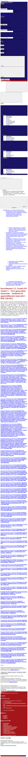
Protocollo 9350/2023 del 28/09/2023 (14, 583)
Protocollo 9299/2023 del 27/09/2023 (14, 569)
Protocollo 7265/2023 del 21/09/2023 (14, 542)
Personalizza (3, 672)
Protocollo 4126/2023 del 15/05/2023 (14, 496)
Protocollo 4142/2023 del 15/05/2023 (14, 514)
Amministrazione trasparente (9, 733)
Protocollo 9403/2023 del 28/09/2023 (13, 612)
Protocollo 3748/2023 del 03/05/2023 (14, 369)
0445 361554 (8, 702)
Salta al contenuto (4, 1)
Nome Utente (16, 10)
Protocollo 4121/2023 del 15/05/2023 (14, 472)
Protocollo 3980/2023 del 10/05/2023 (14, 416)
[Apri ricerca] (16, 86)
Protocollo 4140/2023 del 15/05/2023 (14, 502)
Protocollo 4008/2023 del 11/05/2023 (14, 453)
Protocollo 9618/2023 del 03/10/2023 (14, 616)
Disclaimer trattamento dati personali (8, 745)
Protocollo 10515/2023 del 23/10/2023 (13, 629)
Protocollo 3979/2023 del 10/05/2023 (14, 403)
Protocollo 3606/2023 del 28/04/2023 (14, 332)
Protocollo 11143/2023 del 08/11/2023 (14, 661)
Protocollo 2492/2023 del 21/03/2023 (14, 320)
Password (15, 11)
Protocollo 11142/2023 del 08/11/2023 (14, 655)
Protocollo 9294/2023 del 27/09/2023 (14, 565)
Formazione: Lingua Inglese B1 (15, 281)
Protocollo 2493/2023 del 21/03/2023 (14, 326)
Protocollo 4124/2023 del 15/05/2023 (14, 490)
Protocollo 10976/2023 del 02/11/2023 (14, 638)
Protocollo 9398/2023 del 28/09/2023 (13, 598)
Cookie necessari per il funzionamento (9, 685)
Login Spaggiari (11, 36)
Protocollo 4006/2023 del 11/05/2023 (14, 443)
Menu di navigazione (19, 207)
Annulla (2, 79)
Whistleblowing (6, 730)
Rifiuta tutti (12, 672)
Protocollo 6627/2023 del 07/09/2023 (14, 525)
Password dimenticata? (5, 14)
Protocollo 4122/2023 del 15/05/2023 (14, 478)
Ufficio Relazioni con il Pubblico (10, 727)
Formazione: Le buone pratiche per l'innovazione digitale (16, 262)
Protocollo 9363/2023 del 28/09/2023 (14, 588)
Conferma (7, 79)
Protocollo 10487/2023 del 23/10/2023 (13, 625)
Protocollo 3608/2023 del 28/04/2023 (14, 339)
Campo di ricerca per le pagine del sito (9, 176)
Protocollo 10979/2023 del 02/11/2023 (14, 644)
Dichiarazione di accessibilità (9, 728)
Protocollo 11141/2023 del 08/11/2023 (14, 649)
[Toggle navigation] (11, 97)
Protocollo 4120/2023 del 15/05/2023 (14, 466)
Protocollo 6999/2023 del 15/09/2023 (14, 530)
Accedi (2, 3)
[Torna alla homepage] (14, 80)
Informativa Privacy (7, 725)
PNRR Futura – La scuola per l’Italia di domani (13, 191)
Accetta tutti (21, 672)
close (2, 103)
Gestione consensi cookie (8, 731)
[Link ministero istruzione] (7, 2)
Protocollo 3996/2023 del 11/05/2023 (14, 430)
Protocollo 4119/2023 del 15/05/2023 (14, 460)
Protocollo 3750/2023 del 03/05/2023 (14, 379)
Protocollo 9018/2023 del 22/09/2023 (14, 551)
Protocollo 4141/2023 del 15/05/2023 (14, 508)
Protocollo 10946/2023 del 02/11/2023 (14, 633)
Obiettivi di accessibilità (8, 729)
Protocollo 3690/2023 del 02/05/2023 (14, 353)
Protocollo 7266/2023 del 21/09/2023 (14, 547)
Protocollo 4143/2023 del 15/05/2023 (13, 520)
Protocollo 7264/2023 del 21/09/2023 (14, 538)
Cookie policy (6, 723)
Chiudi (2, 45)
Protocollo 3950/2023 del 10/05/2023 (14, 391)
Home (4, 190)
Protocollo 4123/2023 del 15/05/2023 (14, 484)
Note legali (5, 724)
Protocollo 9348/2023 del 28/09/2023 (14, 574)
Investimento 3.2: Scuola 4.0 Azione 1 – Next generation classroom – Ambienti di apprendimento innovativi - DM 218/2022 (16, 243)
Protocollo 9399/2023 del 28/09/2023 (13, 602)
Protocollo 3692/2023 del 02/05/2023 (14, 361)
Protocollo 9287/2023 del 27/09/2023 (14, 556)
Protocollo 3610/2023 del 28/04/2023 (14, 346)
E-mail (14, 31)
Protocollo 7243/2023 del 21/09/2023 (14, 534)
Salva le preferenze (11, 690)
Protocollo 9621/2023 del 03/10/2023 (14, 621)
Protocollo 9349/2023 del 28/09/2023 (14, 579)
